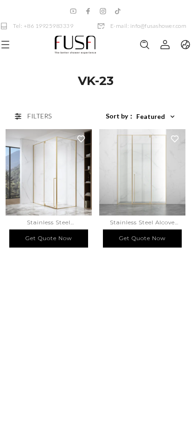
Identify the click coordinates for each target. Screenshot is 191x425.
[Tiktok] (117, 11)
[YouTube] (73, 11)
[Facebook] (88, 11)
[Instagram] (102, 11)
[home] (75, 45)
